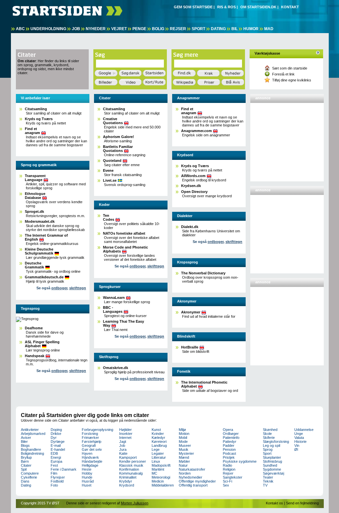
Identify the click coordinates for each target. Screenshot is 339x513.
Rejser (178, 28)
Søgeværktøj (273, 473)
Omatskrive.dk (115, 368)
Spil (23, 469)
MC (154, 473)
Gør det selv (92, 449)
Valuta (299, 438)
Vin (296, 445)
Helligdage (90, 465)
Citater (26, 465)
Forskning (90, 434)
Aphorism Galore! (118, 137)
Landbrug (159, 445)
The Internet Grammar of (46, 237)
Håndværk (90, 457)
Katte (123, 453)
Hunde (87, 477)
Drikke (56, 434)
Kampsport (128, 457)
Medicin (158, 481)
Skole (267, 434)
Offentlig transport (193, 485)
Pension (229, 449)
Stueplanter (272, 457)
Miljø (182, 430)
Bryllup (26, 457)
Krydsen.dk (191, 186)
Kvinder (158, 434)
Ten (108, 217)
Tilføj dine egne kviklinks (291, 80)
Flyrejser (58, 477)
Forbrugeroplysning (97, 430)
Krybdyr (125, 481)
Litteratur (159, 457)
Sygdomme (272, 469)
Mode (183, 441)
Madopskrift (161, 465)
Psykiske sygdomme (240, 461)
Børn (25, 461)
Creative (113, 121)
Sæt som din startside (289, 68)
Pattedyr (229, 441)
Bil (234, 28)
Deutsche (34, 265)
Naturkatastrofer (192, 469)
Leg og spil (271, 445)
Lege (156, 449)
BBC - (112, 309)
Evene (108, 170)
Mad (268, 28)
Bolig (158, 28)
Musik (183, 449)
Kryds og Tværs (39, 119)
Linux (156, 461)
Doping (56, 430)
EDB (54, 453)
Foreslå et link (283, 74)
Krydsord (126, 485)
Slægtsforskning (276, 441)
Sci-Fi (227, 481)
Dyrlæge (58, 441)
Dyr (54, 438)
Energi (56, 457)
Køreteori (159, 441)
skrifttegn (77, 288)
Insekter (125, 434)
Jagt (122, 441)
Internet (125, 438)
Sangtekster (232, 477)
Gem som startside (193, 7)
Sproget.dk (34, 211)
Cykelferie (29, 477)
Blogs (25, 445)
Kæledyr (158, 438)
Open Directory (194, 192)
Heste (86, 469)
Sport (198, 28)
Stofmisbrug (272, 461)
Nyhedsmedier (190, 477)
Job (76, 28)
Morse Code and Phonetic (125, 249)
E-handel (58, 449)
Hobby (87, 473)
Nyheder (96, 28)
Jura (122, 449)
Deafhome (34, 328)
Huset (86, 485)
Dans (25, 481)
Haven (87, 453)
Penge (139, 28)
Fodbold (57, 481)
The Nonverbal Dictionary (203, 273)
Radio (227, 465)
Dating (218, 28)
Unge (298, 434)
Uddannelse (304, 430)
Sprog (267, 449)
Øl (296, 449)
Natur (183, 465)
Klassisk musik (131, 465)
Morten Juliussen (134, 503)
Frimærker (90, 438)
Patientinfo (231, 438)
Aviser (26, 438)
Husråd (88, 481)
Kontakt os (274, 503)
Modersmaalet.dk (40, 221)
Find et (32, 131)
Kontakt (290, 7)
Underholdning (48, 28)
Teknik (268, 481)
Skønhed (270, 430)
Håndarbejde (92, 461)
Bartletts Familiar (118, 149)
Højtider (125, 430)
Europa (56, 461)
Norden (185, 473)
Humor (251, 28)
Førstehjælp (91, 441)
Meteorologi (161, 477)
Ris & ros (226, 7)
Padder (228, 445)
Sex (226, 485)
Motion (184, 434)
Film (54, 473)
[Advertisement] (285, 139)
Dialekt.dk (189, 227)
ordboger (59, 288)
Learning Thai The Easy (123, 323)
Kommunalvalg (131, 473)
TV (265, 485)
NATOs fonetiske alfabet (124, 233)
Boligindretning (32, 453)
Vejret (119, 28)
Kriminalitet (127, 477)
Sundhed (270, 465)
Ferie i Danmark (63, 469)
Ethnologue (35, 196)
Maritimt (158, 469)
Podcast (229, 453)
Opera (228, 430)
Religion (229, 469)
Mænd (184, 457)
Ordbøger (231, 434)
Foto (54, 485)
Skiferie (269, 438)
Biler (24, 441)
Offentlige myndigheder (197, 481)
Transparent (35, 178)
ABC (20, 28)
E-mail (56, 445)
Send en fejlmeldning (302, 503)
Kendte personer (132, 461)
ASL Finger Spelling (42, 344)
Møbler (184, 461)
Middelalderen (163, 485)
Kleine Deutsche (39, 251)
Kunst (156, 430)
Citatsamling (36, 109)
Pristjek (229, 457)
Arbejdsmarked (33, 434)
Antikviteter (30, 430)
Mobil (183, 438)
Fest (54, 465)
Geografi (89, 445)
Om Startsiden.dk (258, 7)
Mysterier (186, 453)
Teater (268, 477)
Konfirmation (129, 469)
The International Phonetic (204, 384)
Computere (30, 473)
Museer (185, 445)
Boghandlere (31, 449)
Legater (158, 453)
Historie (300, 441)
